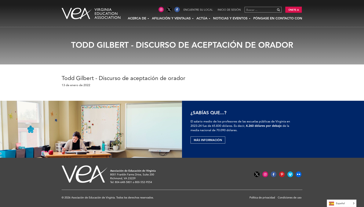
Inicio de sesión (229, 9)
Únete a (293, 9)
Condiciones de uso (289, 197)
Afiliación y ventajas (172, 18)
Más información (208, 140)
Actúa (202, 18)
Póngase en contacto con (277, 18)
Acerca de (137, 18)
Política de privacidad (262, 197)
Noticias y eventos (231, 18)
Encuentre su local (198, 9)
